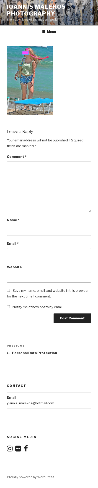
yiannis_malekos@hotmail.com (30, 403)
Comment (16, 157)
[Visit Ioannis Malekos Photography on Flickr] (18, 450)
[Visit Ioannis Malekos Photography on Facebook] (26, 450)
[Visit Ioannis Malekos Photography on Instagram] (10, 450)
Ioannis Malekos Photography (36, 10)
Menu (51, 32)
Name (13, 220)
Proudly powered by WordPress (30, 477)
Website (14, 267)
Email (12, 243)
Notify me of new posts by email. (37, 307)
